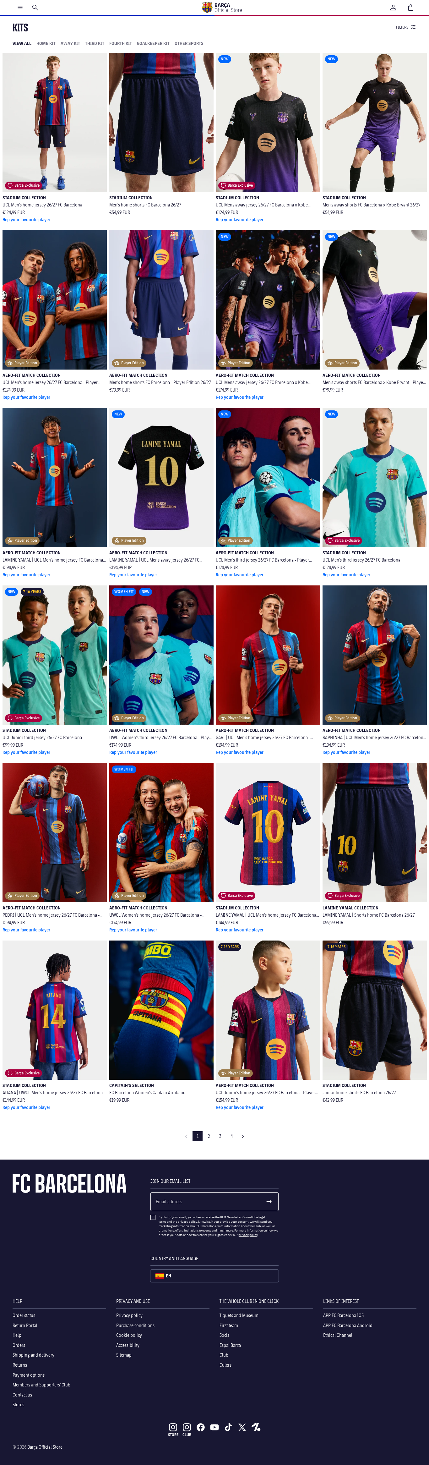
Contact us (22, 1394)
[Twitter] (242, 1427)
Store (173, 1434)
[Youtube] (214, 1427)
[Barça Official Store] (222, 7)
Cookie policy (129, 1335)
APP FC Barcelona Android (347, 1325)
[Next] (242, 1136)
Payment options (29, 1374)
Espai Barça (230, 1345)
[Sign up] (269, 1201)
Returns (20, 1365)
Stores (18, 1404)
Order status (24, 1315)
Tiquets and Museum (239, 1315)
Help (17, 1335)
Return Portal (25, 1325)
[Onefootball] (256, 1427)
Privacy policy (129, 1315)
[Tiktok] (228, 1427)
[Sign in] (393, 7)
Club (224, 1355)
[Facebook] (201, 1427)
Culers (225, 1365)
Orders (19, 1345)
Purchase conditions (135, 1325)
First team (229, 1325)
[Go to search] (35, 7)
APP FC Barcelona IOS (343, 1315)
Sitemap (124, 1355)
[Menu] (20, 7)
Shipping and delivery (33, 1355)
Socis (224, 1335)
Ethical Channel (337, 1335)
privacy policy (187, 1221)
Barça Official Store (44, 1447)
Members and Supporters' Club (41, 1384)
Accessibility (127, 1345)
